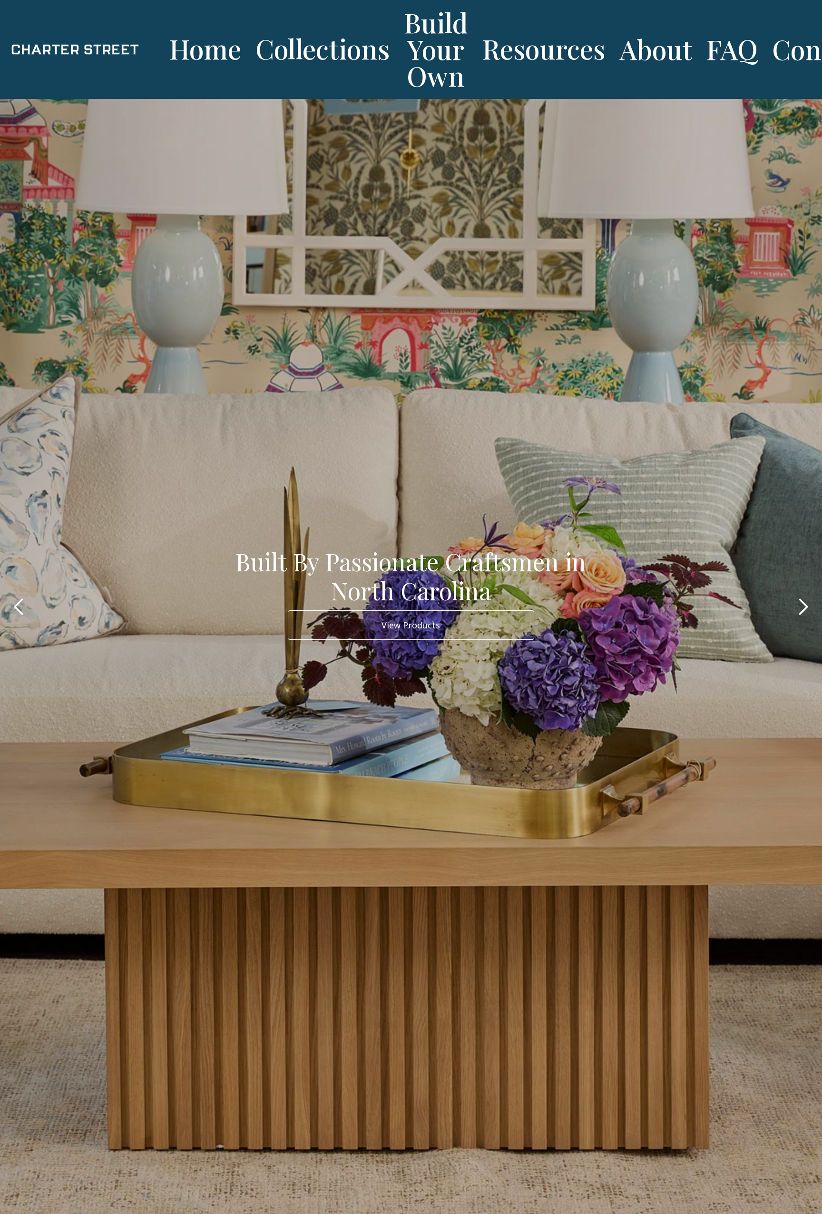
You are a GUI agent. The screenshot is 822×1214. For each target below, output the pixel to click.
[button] (19, 607)
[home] (82, 49)
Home (205, 48)
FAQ (732, 49)
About (655, 49)
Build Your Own (436, 48)
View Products (411, 625)
